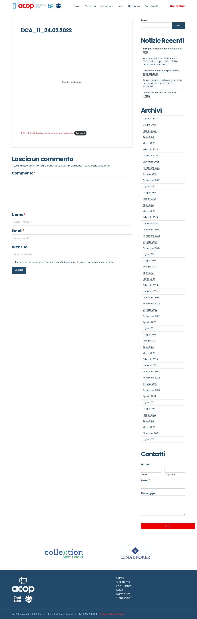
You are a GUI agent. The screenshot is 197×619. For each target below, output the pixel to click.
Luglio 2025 (149, 186)
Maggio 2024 (150, 266)
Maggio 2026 (150, 130)
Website (19, 247)
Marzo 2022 (149, 427)
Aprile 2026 (149, 137)
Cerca (144, 20)
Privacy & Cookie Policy (112, 614)
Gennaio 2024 (150, 291)
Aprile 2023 (148, 347)
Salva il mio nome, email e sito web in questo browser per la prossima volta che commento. (64, 262)
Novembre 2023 (151, 303)
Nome (145, 464)
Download (80, 133)
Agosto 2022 (149, 396)
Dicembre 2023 (151, 297)
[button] (177, 6)
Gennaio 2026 (150, 155)
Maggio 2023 (149, 340)
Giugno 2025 (149, 192)
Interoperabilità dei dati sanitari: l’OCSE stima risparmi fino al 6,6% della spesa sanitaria (160, 61)
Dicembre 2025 (151, 161)
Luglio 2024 (149, 254)
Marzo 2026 (149, 143)
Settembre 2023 (151, 316)
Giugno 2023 (149, 334)
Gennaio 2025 (150, 223)
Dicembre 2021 (151, 433)
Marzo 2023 (149, 353)
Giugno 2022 (149, 408)
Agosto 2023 (149, 322)
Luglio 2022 (149, 402)
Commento (24, 173)
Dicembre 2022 (151, 371)
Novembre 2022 (151, 377)
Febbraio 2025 (150, 217)
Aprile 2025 (148, 204)
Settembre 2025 (151, 180)
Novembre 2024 (151, 235)
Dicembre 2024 (151, 229)
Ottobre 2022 (150, 384)
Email (18, 230)
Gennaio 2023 (150, 365)
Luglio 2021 (148, 439)
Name (18, 214)
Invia (167, 526)
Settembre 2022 (151, 390)
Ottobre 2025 (150, 174)
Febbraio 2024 (150, 285)
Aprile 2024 (149, 272)
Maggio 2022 (149, 414)
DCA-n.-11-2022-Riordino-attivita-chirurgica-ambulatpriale (47, 133)
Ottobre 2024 (150, 241)
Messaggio (148, 493)
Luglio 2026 (149, 118)
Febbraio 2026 (150, 149)
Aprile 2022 (148, 421)
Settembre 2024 (152, 248)
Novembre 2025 (151, 167)
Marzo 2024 (149, 278)
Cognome (170, 474)
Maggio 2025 (149, 198)
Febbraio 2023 (150, 359)
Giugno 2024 (150, 260)
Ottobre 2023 (150, 309)
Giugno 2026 (149, 124)
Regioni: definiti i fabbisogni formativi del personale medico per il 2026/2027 (162, 83)
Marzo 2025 (149, 211)
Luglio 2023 (149, 328)
